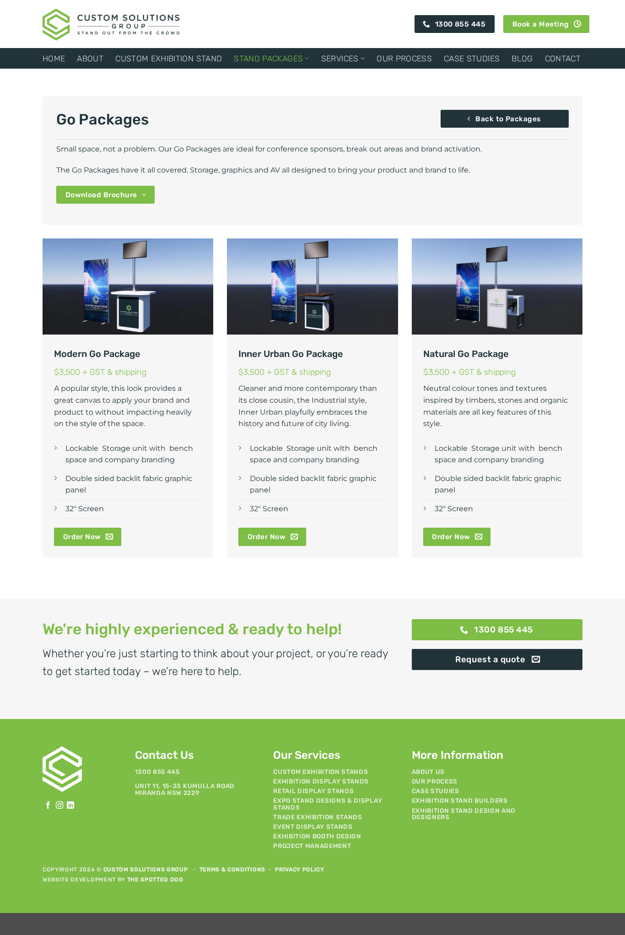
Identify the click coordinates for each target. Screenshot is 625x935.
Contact (563, 58)
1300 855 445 (157, 771)
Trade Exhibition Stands (317, 817)
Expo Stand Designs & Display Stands (327, 804)
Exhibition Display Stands (321, 781)
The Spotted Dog (155, 879)
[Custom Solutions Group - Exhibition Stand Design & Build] (111, 24)
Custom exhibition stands (320, 771)
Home (54, 58)
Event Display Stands (313, 826)
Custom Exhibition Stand (168, 58)
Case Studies (472, 58)
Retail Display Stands (313, 790)
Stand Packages (268, 58)
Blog (522, 58)
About (90, 58)
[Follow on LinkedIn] (70, 805)
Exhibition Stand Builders (460, 800)
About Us (428, 771)
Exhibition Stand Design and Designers (464, 814)
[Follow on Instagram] (59, 805)
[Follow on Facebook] (48, 805)
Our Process (404, 58)
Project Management (312, 845)
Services (340, 58)
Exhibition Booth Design (317, 836)
